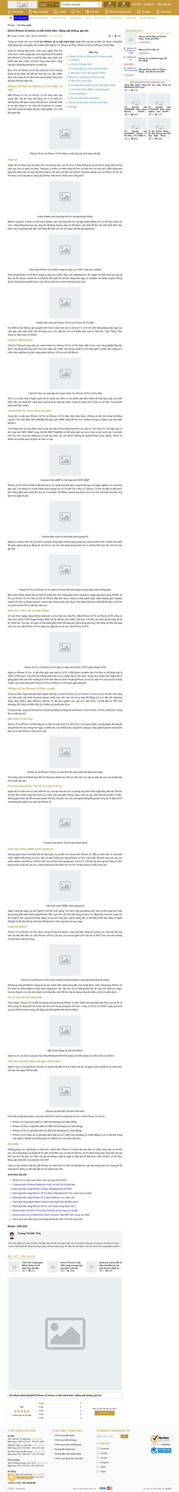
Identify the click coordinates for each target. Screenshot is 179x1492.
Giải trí (88, 18)
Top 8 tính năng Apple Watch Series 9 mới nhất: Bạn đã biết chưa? (45, 1202)
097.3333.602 (37, 1465)
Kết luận (73, 107)
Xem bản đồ (37, 1439)
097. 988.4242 (24, 1454)
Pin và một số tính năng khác (85, 98)
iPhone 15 (72, 694)
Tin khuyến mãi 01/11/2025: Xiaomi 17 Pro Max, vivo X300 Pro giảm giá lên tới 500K (135, 134)
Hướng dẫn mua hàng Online (68, 1454)
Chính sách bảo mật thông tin (68, 1444)
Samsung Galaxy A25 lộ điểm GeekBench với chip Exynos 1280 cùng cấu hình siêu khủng (110, 1265)
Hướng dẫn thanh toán (65, 1449)
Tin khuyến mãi (115, 18)
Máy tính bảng (40, 12)
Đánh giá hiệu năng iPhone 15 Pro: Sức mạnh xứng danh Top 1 (44, 1206)
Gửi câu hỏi (105, 1413)
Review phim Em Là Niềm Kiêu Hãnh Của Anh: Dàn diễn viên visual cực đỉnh (51, 1215)
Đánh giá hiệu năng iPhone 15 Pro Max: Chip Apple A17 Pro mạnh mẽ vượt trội (52, 1193)
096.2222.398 (38, 1448)
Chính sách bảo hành (64, 1435)
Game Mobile (76, 18)
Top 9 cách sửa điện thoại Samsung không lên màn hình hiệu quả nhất (48, 1219)
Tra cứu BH (164, 4)
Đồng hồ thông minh (120, 12)
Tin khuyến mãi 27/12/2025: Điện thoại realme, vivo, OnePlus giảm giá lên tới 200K (159, 110)
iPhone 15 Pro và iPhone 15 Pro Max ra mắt (90, 56)
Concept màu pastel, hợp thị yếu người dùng (93, 85)
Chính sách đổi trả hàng (65, 1440)
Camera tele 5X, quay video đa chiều (89, 68)
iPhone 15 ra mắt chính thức (35, 70)
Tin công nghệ (20, 18)
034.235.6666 (24, 1448)
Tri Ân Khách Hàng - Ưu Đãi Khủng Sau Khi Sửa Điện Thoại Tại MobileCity (159, 134)
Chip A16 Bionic (79, 94)
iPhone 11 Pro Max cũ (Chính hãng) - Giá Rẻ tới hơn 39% (152, 70)
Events (148, 4)
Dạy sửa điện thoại (147, 18)
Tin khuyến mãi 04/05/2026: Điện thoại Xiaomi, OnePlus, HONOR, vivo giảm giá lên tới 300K (135, 111)
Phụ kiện (94, 12)
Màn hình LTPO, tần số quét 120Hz (88, 73)
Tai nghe (146, 12)
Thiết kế (75, 60)
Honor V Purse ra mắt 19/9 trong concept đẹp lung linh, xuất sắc (71, 1265)
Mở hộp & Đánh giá (38, 18)
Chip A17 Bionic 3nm (81, 64)
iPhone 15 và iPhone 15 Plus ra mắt (86, 77)
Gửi (124, 1436)
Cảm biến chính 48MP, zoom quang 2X (90, 89)
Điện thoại (17, 12)
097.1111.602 (24, 1465)
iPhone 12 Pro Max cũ (149, 49)
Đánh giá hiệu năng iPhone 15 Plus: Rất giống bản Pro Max (42, 1189)
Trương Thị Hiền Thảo (20, 36)
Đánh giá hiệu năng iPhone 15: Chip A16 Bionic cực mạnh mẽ (43, 1197)
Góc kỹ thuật (99, 18)
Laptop (62, 12)
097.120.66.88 (29, 1483)
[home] (10, 18)
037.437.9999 (38, 1441)
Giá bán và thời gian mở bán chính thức (88, 102)
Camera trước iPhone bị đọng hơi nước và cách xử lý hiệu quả (44, 1184)
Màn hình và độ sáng (81, 81)
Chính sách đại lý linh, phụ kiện (69, 1458)
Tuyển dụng (131, 18)
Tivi (78, 12)
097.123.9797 (38, 1477)
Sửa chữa (166, 12)
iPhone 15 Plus (89, 694)
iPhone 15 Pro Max (42, 95)
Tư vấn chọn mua (58, 18)
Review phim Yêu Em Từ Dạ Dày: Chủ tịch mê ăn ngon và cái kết (45, 1210)
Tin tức (136, 4)
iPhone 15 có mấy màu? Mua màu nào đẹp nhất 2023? (40, 1180)
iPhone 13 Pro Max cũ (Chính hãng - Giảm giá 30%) (152, 37)
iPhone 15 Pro (20, 95)
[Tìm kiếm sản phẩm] (99, 4)
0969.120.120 (24, 1441)
